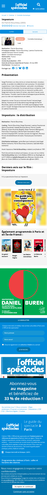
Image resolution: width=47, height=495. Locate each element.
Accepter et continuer (24, 486)
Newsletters (33, 409)
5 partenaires (16, 478)
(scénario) (27, 141)
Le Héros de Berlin (38, 255)
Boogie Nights (14, 257)
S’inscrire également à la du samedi (22, 345)
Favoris (31, 26)
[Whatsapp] (16, 68)
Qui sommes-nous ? (8, 407)
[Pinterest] (23, 68)
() (19, 125)
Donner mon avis (23, 182)
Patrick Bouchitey (17, 48)
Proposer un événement (19, 409)
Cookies (22, 411)
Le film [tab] (11, 32)
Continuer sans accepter (23, 491)
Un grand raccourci (5, 255)
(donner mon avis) (19, 26)
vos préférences (8, 480)
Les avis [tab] (35, 32)
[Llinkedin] (26, 68)
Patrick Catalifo (18, 53)
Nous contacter (22, 407)
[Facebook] (13, 68)
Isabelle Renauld (7, 53)
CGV (39, 409)
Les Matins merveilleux (27, 256)
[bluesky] (20, 68)
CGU (3, 411)
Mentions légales (12, 411)
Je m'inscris (23, 350)
